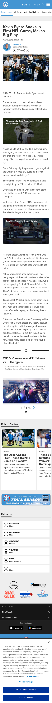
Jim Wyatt (17, 44)
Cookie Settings (26, 682)
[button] (26, 130)
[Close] (49, 642)
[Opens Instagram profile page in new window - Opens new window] (23, 50)
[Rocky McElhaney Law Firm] (26, 597)
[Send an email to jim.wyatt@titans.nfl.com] (27, 50)
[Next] (33, 410)
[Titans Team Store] (42, 597)
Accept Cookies (26, 698)
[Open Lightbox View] (26, 398)
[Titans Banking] (38, 588)
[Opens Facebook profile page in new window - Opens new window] (14, 50)
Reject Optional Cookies (26, 690)
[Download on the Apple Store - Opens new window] (16, 631)
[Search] (43, 4)
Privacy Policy (33, 676)
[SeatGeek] (9, 597)
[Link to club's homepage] (5, 3)
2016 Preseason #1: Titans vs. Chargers (24, 360)
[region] (26, 670)
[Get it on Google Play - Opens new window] (35, 632)
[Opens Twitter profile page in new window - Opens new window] (19, 50)
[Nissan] (13, 588)
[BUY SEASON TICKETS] (26, 502)
